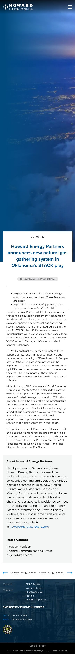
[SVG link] (18, 7)
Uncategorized (31, 279)
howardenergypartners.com (29, 526)
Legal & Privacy (38, 645)
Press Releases (47, 279)
